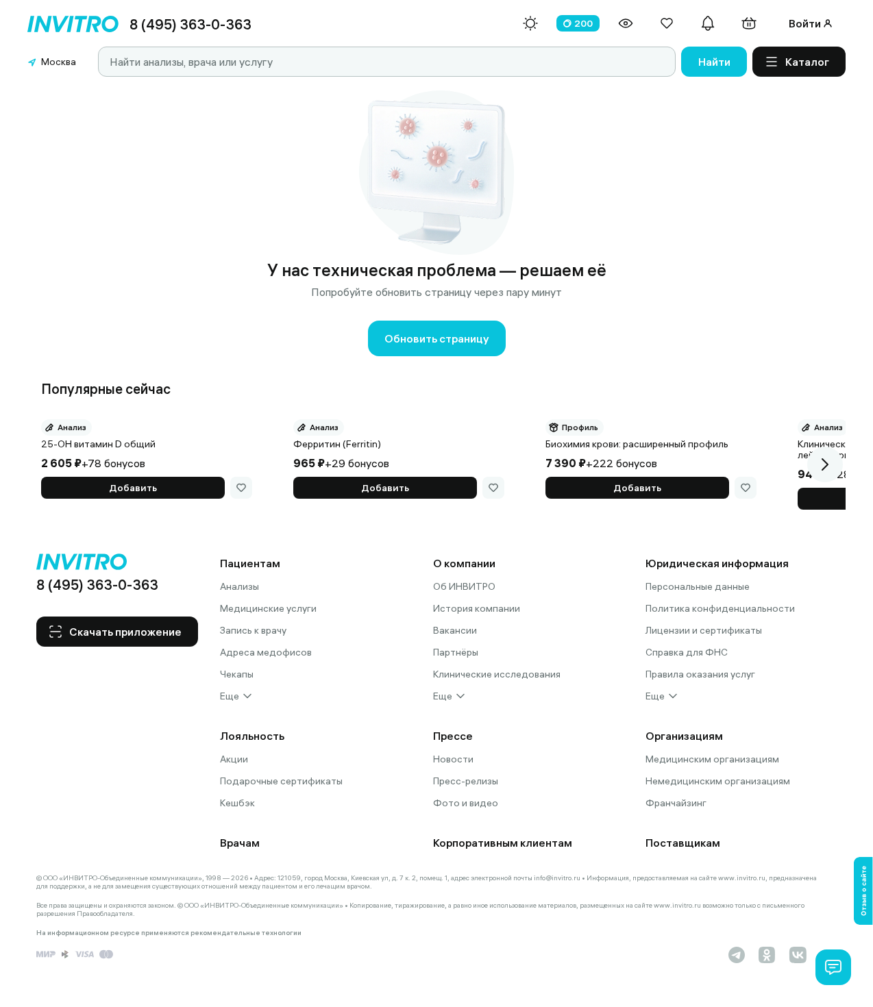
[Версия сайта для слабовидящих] (626, 23)
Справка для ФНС (686, 652)
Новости (453, 759)
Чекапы (237, 674)
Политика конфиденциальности (720, 608)
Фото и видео (465, 803)
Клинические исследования (497, 674)
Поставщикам (682, 842)
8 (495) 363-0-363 (190, 24)
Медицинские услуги (268, 608)
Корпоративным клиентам (502, 842)
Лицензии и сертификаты (703, 630)
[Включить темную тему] (530, 23)
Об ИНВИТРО (464, 586)
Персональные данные (697, 586)
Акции (234, 759)
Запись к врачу (253, 630)
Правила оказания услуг (700, 674)
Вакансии (455, 630)
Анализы (239, 586)
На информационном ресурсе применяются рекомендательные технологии (169, 933)
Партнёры (455, 652)
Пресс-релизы (465, 781)
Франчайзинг (675, 803)
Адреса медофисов (266, 652)
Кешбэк (237, 803)
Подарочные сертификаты (281, 781)
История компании (476, 608)
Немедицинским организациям (717, 781)
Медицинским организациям (712, 759)
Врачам (240, 842)
